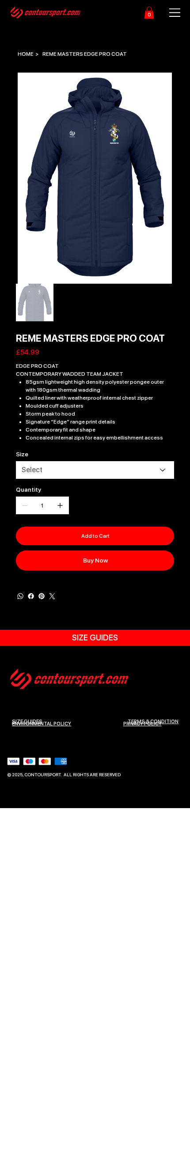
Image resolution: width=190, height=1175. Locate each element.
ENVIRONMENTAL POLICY (41, 724)
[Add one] (60, 505)
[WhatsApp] (20, 596)
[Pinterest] (41, 596)
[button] (149, 13)
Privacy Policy (142, 724)
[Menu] (170, 12)
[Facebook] (31, 596)
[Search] (83, 13)
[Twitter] (52, 596)
